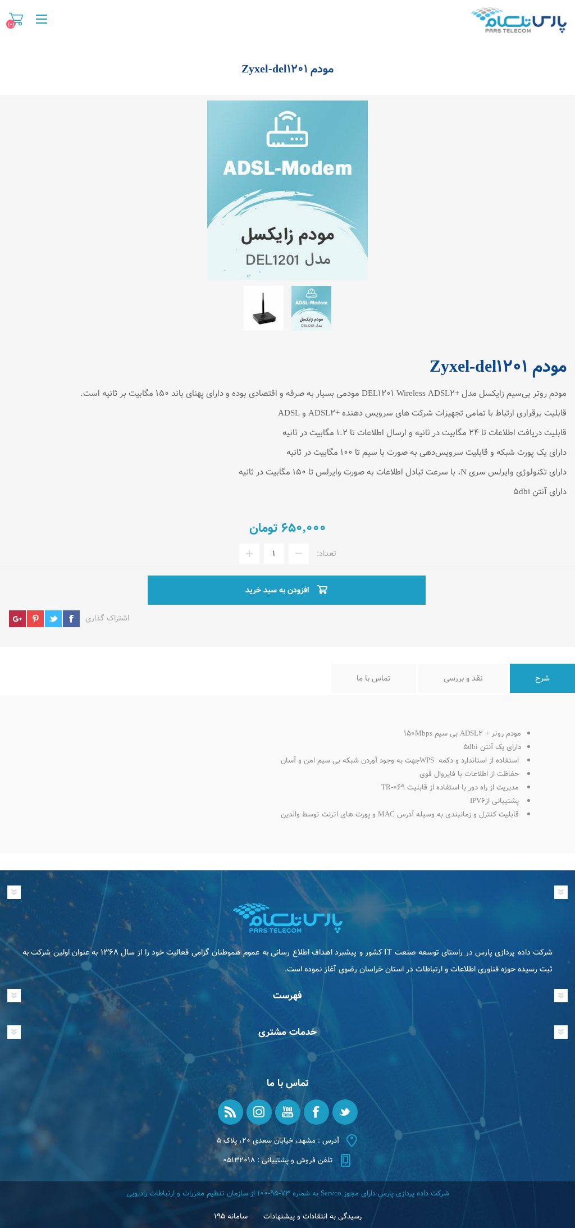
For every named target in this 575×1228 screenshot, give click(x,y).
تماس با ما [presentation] (374, 678)
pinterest (35, 618)
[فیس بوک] (316, 1112)
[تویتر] (345, 1112)
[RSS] (230, 1112)
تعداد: (326, 553)
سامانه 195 (231, 1216)
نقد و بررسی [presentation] (463, 678)
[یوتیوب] (287, 1112)
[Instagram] (259, 1112)
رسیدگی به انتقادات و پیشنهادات (312, 1216)
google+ (17, 618)
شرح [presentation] (542, 678)
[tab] (542, 678)
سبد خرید (16, 19)
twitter (53, 618)
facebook (71, 618)
